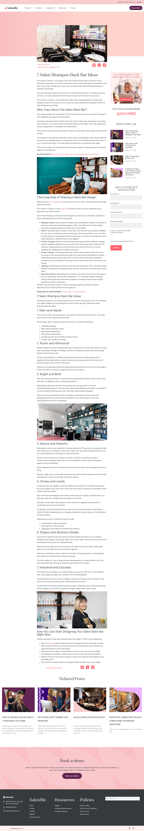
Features (27, 8)
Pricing (73, 8)
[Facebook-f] (129, 828)
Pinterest (50, 643)
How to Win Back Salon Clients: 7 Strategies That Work (133, 133)
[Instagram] (133, 828)
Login (140, 2)
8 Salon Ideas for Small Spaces (73, 292)
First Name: (114, 194)
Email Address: (116, 212)
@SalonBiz (126, 113)
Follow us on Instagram (126, 109)
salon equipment (54, 202)
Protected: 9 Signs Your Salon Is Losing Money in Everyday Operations (133, 172)
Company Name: (116, 221)
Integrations (50, 8)
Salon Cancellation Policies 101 (132, 157)
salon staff (65, 209)
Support (121, 2)
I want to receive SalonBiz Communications (120, 231)
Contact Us (131, 2)
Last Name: (114, 203)
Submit (116, 248)
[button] (82, 668)
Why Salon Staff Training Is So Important (131, 145)
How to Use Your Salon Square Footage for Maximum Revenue (75, 154)
